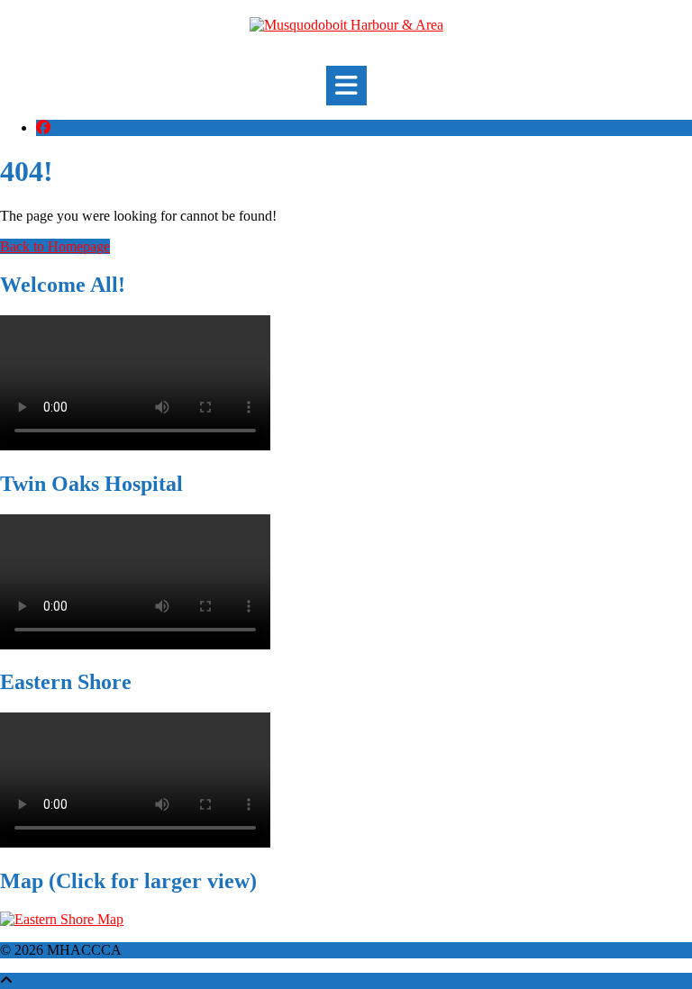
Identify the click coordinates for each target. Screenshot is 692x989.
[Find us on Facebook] (43, 127)
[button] (346, 85)
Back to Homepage (55, 246)
